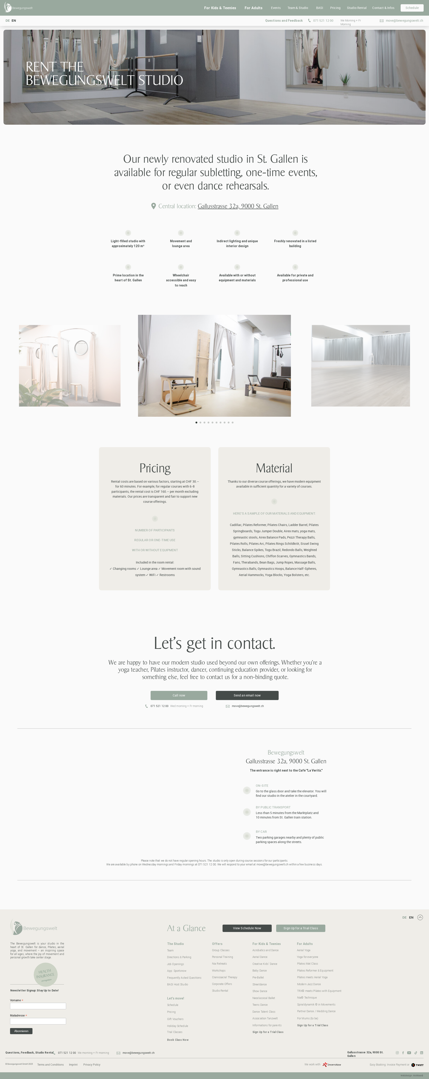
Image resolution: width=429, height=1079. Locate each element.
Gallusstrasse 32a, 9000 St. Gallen (238, 206)
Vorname (16, 1000)
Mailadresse (18, 1015)
